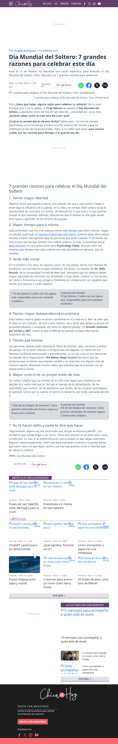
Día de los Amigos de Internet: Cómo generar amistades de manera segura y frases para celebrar (82, 411)
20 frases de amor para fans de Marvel (93, 581)
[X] (89, 3)
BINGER (64, 3)
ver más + (85, 679)
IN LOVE (47, 3)
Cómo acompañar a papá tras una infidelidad (93, 669)
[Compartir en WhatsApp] (81, 85)
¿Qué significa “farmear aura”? (58, 547)
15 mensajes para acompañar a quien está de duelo (81, 639)
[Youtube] (99, 4)
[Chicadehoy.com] (23, 3)
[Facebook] (84, 3)
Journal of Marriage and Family (57, 234)
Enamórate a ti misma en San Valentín (57, 506)
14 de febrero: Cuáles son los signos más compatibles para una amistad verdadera (81, 299)
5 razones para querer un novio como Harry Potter (94, 656)
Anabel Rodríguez (25, 50)
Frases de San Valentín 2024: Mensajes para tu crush (24, 508)
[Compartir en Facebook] (89, 85)
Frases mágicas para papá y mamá (22, 581)
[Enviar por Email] (105, 85)
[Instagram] (94, 3)
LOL (56, 3)
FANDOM (76, 3)
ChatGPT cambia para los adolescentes (23, 547)
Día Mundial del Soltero (31, 455)
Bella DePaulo (17, 245)
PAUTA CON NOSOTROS (32, 721)
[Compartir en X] (97, 85)
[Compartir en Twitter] (96, 466)
